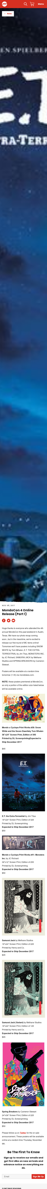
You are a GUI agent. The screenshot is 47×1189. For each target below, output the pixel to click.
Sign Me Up (38, 1176)
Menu (41, 4)
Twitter (23, 1132)
